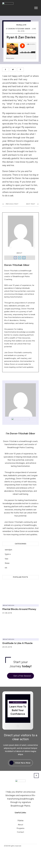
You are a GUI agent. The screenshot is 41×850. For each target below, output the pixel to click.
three (7, 563)
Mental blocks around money (19, 609)
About (20, 825)
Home (20, 820)
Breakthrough (8, 605)
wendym (8, 550)
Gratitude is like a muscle (17, 643)
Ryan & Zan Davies (21, 37)
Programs (20, 828)
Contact (20, 832)
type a (7, 554)
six (6, 567)
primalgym (21, 25)
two (6, 559)
